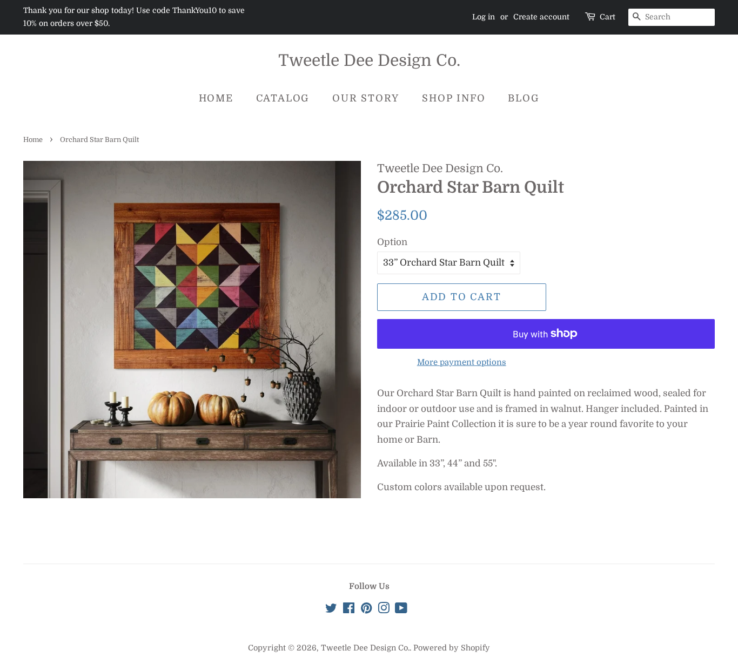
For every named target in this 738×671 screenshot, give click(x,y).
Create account (541, 16)
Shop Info (453, 98)
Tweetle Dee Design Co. (369, 60)
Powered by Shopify (451, 647)
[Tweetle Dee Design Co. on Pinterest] (366, 610)
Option (392, 242)
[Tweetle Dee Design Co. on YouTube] (401, 610)
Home (216, 98)
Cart (607, 16)
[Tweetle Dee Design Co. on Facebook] (349, 610)
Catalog (283, 98)
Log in (483, 16)
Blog (523, 98)
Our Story (365, 98)
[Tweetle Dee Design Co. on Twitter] (331, 610)
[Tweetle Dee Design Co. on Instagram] (384, 610)
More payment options (461, 362)
